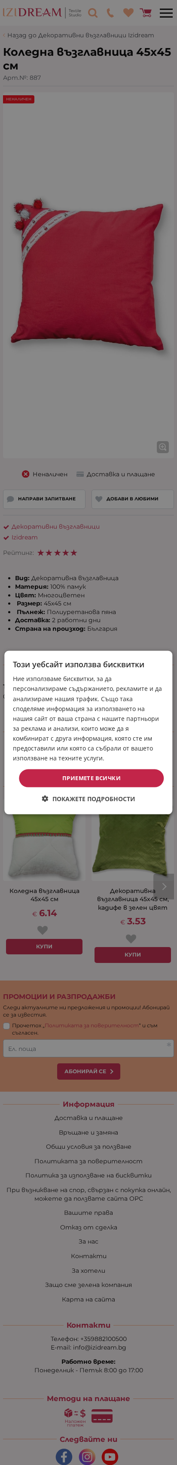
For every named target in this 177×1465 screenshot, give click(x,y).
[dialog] (88, 732)
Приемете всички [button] (91, 778)
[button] (88, 798)
